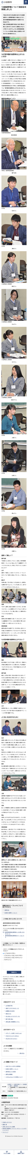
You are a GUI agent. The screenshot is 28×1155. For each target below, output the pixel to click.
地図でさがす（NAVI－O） (12, 1008)
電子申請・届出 (9, 1019)
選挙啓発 (16, 1085)
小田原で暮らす (17, 1084)
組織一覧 (5, 1124)
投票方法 (7, 910)
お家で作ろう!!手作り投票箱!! (13, 1066)
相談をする (8, 1013)
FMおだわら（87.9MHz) (12, 1036)
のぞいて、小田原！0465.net (14, 1033)
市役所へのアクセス (7, 1122)
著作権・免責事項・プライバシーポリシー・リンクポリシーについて (15, 1129)
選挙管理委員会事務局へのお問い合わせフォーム (15, 933)
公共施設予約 (9, 1005)
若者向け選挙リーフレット (11, 912)
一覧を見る (21, 1053)
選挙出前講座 (9, 1074)
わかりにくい (8, 959)
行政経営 (25, 1084)
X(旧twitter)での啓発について (14, 1077)
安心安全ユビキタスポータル (13, 1016)
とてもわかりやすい (9, 953)
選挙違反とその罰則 (11, 1071)
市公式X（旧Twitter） (11, 1038)
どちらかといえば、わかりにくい (13, 957)
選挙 (11, 1085)
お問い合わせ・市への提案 (9, 1126)
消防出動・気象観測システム (13, 1021)
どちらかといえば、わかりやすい (13, 955)
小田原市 (6, 2)
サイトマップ (5, 1132)
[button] (26, 2)
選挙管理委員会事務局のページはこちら (14, 936)
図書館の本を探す (10, 1011)
